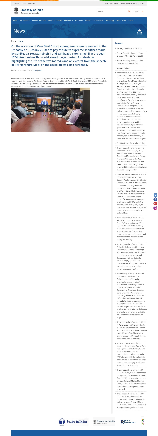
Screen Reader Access (128, 3)
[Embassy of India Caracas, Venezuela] (16, 14)
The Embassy (24, 20)
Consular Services (55, 20)
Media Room (121, 20)
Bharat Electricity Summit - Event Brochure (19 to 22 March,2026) (130, 54)
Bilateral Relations (39, 20)
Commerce (68, 20)
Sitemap (16, 3)
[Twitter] (155, 195)
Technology (109, 20)
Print (40, 70)
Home (14, 20)
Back (35, 70)
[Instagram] (155, 208)
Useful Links (98, 20)
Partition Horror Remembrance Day (131, 143)
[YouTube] (155, 204)
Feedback (31, 3)
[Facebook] (155, 199)
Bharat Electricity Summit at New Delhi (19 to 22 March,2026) (130, 61)
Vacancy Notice (123, 68)
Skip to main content (112, 3)
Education (79, 20)
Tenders (88, 20)
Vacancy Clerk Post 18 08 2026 (129, 48)
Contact (23, 3)
